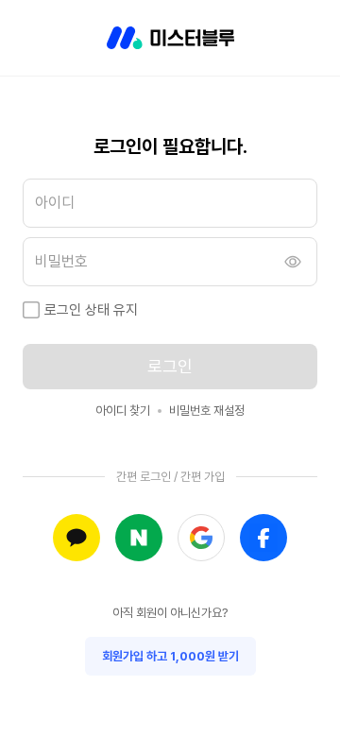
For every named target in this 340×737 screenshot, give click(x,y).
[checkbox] (31, 309)
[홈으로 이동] (170, 37)
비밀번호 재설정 (207, 410)
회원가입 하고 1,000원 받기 (170, 656)
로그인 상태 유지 (91, 309)
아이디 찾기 (122, 410)
